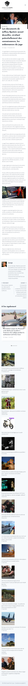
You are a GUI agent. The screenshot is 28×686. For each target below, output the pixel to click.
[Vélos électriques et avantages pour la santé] (14, 424)
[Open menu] (25, 5)
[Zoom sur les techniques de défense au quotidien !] (14, 443)
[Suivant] (24, 327)
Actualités (4, 26)
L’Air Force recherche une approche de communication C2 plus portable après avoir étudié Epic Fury (14, 582)
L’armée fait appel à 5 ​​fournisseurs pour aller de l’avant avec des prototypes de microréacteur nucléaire (13, 650)
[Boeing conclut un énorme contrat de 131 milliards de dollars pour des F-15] (14, 618)
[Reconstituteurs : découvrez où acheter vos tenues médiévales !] (14, 402)
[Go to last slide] (4, 327)
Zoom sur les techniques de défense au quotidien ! (13, 452)
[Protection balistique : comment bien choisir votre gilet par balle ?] (14, 381)
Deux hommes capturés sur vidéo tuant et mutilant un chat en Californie (7, 286)
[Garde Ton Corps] (7, 5)
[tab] (11, 345)
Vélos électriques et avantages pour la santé (12, 432)
